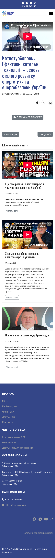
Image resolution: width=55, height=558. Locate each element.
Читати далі (12, 210)
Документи (8, 416)
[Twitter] (43, 102)
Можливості (9, 442)
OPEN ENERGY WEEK (10, 94)
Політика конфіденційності (38, 532)
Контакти (7, 422)
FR (27, 6)
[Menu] (51, 13)
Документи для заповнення (17, 447)
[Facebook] (37, 102)
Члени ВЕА (8, 411)
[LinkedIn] (50, 102)
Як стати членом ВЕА (13, 437)
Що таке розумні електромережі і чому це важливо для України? (24, 186)
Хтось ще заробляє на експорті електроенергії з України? (23, 255)
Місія (4, 401)
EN (23, 6)
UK (34, 6)
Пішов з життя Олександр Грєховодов (27, 335)
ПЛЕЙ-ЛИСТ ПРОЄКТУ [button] (29, 117)
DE (30, 6)
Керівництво (9, 406)
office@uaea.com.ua (15, 505)
